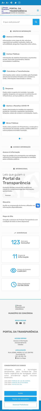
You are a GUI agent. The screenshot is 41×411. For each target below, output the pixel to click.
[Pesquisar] (36, 22)
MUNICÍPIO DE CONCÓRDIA (17, 13)
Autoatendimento (20, 343)
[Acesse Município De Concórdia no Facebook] (17, 323)
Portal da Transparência (18, 9)
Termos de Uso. (17, 384)
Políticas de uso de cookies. (21, 381)
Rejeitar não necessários (20, 399)
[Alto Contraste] (11, 3)
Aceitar (20, 393)
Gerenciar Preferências (20, 405)
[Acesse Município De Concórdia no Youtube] (20, 323)
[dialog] (20, 385)
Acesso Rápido (20, 338)
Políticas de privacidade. (20, 382)
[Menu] (37, 10)
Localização (20, 350)
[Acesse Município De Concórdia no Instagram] (24, 323)
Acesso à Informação (20, 341)
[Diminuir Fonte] (7, 2)
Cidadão (20, 344)
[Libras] (15, 3)
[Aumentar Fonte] (3, 2)
